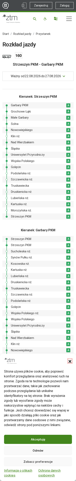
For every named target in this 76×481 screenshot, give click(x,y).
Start (5, 33)
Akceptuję (38, 439)
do (36, 76)
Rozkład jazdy (22, 33)
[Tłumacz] (56, 18)
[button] (70, 361)
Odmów (38, 450)
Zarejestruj (41, 5)
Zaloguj (64, 5)
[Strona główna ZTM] (11, 18)
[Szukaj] (35, 18)
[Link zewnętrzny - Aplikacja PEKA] (24, 5)
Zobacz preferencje (38, 462)
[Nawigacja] (69, 18)
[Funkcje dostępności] (46, 19)
